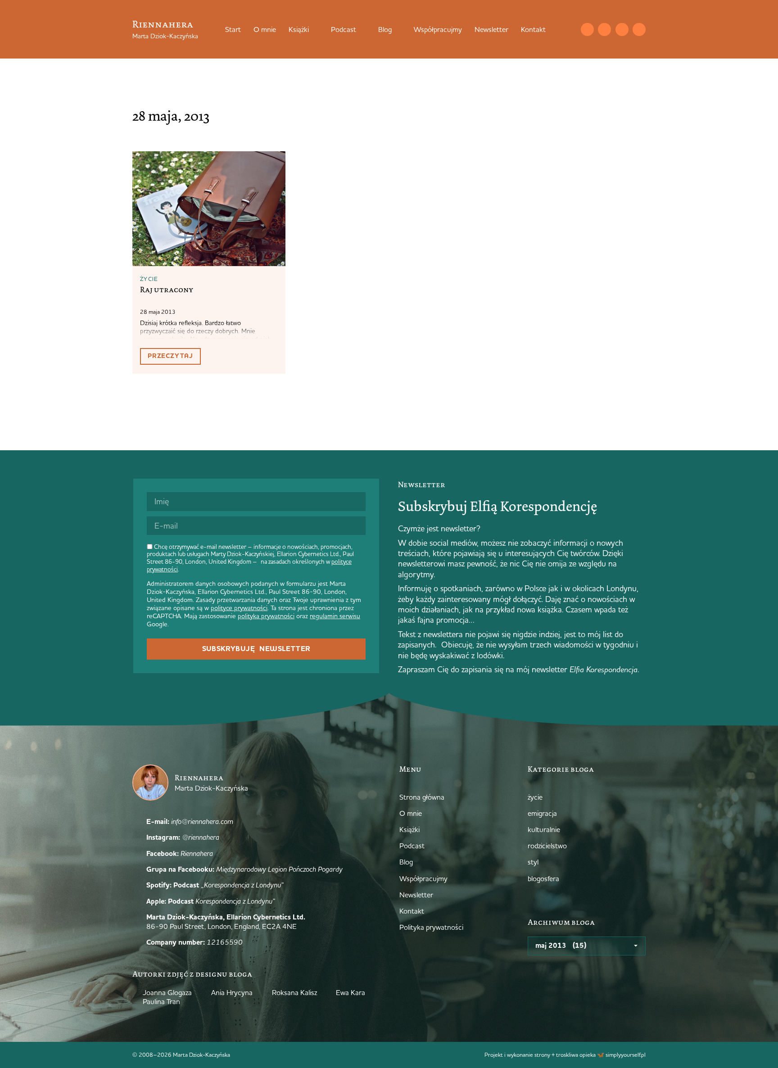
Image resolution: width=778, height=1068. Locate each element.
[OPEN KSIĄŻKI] (314, 29)
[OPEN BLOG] (397, 29)
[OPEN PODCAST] (362, 29)
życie (149, 278)
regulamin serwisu (335, 616)
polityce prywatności (239, 608)
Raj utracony (167, 289)
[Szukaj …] (569, 29)
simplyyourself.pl (626, 1054)
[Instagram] (604, 29)
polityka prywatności (266, 616)
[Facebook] (622, 29)
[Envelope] (587, 29)
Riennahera (162, 24)
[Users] (639, 29)
